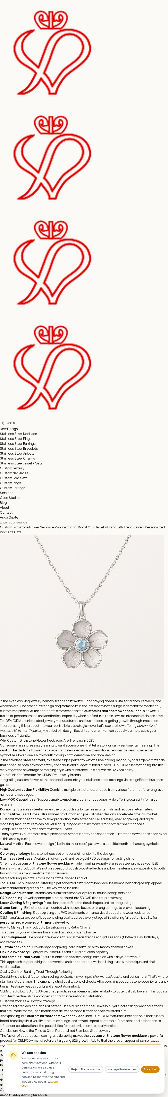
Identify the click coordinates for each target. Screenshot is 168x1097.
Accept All (150, 1069)
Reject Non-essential (85, 1069)
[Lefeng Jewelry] (78, 210)
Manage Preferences (122, 1069)
